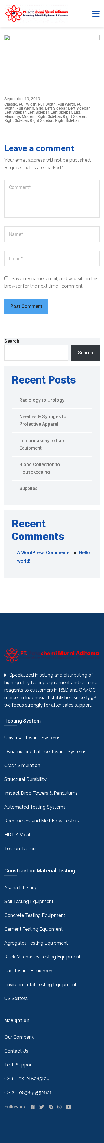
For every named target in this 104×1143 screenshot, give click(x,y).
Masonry (12, 116)
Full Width (27, 104)
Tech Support (18, 1065)
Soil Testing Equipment (28, 901)
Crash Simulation (22, 765)
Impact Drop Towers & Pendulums (41, 793)
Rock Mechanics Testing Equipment (42, 957)
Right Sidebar (49, 116)
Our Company (19, 1037)
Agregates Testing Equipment (36, 943)
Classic (10, 104)
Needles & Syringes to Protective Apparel (42, 420)
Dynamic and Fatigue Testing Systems (45, 751)
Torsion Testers (20, 848)
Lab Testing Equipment (29, 970)
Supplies (28, 488)
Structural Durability (25, 779)
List (77, 112)
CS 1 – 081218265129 (26, 1078)
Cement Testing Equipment (33, 929)
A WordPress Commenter (44, 552)
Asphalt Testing (21, 887)
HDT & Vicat (17, 834)
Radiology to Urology (41, 400)
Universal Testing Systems (32, 737)
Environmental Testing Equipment (40, 984)
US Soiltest (16, 998)
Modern (29, 116)
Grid (39, 108)
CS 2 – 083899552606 (28, 1092)
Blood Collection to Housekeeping (39, 468)
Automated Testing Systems (35, 807)
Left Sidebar (55, 108)
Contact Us (16, 1051)
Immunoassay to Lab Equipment (41, 444)
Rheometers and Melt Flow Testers (41, 821)
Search (11, 341)
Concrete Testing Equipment (34, 915)
